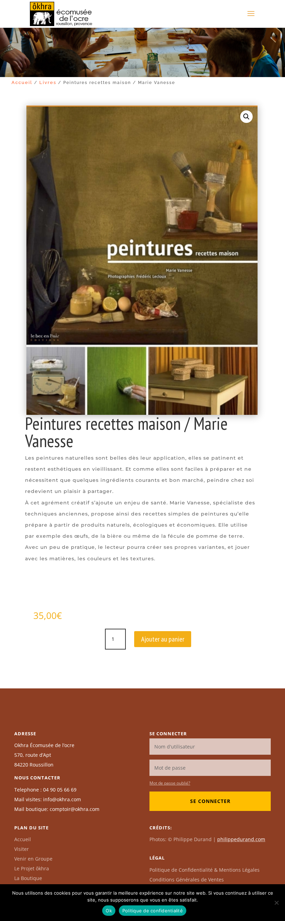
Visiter (21, 849)
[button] (246, 116)
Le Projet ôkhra (31, 868)
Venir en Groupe (33, 858)
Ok (109, 910)
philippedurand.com (241, 839)
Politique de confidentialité (152, 910)
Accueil (21, 82)
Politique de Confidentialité (204, 869)
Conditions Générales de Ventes (186, 879)
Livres (47, 82)
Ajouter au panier (162, 639)
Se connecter (210, 801)
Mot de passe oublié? (169, 783)
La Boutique (28, 878)
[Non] (276, 902)
